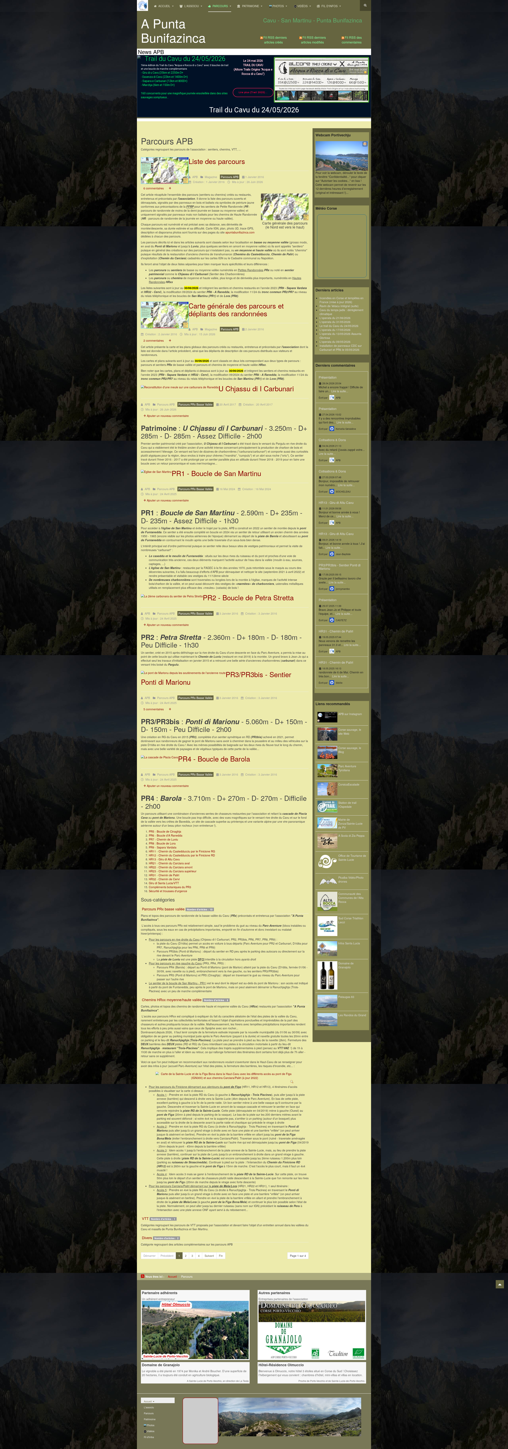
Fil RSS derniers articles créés (275, 39)
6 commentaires (153, 188)
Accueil (164, 6)
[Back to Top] (500, 1284)
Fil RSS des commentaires (352, 39)
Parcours (220, 6)
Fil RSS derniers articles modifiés (313, 39)
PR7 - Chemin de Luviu (163, 839)
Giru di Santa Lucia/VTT (164, 883)
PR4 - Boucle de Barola (214, 759)
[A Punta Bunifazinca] (142, 5)
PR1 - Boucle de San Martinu (216, 473)
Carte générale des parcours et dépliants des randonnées (236, 309)
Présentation (328, 377)
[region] (254, 86)
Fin (221, 1256)
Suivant (209, 1256)
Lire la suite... (339, 391)
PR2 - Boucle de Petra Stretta (248, 597)
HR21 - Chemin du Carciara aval (169, 863)
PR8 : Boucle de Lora (162, 843)
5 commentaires (153, 709)
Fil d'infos (329, 6)
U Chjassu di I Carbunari (256, 388)
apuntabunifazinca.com (240, 232)
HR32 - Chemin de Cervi (164, 879)
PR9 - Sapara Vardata (162, 847)
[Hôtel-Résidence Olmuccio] (195, 1329)
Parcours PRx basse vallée (163, 908)
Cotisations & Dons (332, 440)
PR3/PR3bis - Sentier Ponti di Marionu (340, 567)
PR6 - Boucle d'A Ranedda (165, 835)
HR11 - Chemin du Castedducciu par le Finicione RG (182, 851)
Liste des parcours (217, 161)
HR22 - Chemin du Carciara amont (170, 867)
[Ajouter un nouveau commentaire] (170, 188)
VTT (145, 1218)
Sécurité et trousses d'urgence (168, 891)
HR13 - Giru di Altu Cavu (164, 859)
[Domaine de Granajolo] (312, 1329)
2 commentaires (153, 340)
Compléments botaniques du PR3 (170, 887)
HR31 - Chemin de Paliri (164, 875)
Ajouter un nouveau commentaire (167, 416)
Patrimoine (250, 6)
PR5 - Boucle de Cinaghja (165, 831)
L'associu (192, 6)
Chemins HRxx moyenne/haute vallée (172, 999)
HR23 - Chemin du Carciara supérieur (172, 871)
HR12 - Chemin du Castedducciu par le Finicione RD (182, 855)
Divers (147, 1237)
